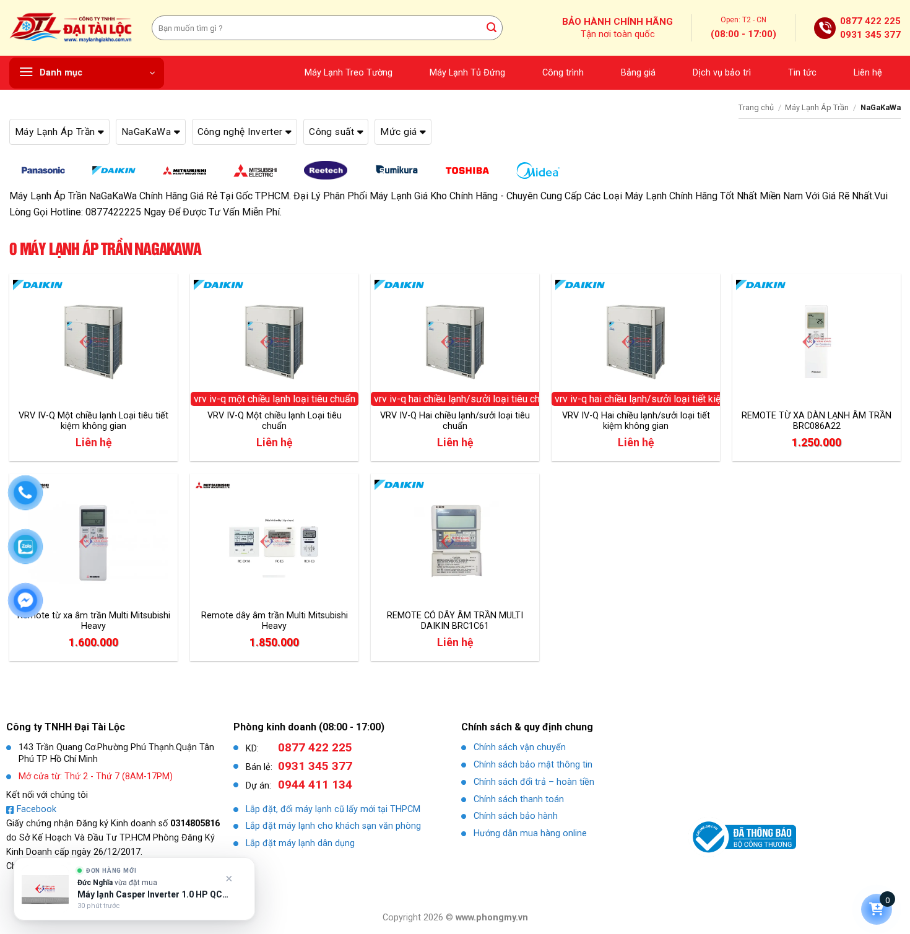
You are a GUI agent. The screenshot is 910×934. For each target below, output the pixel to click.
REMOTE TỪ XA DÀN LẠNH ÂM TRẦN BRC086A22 (816, 420)
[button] (86, 73)
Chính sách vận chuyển (520, 747)
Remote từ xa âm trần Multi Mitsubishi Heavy (93, 620)
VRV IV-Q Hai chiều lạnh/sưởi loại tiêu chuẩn (455, 420)
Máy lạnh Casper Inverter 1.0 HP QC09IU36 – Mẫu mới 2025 (152, 894)
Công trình (563, 72)
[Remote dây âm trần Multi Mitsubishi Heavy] (274, 541)
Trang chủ (756, 107)
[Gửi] (491, 27)
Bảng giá (638, 72)
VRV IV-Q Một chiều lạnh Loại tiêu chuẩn (274, 420)
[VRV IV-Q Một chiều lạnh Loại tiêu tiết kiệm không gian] (93, 342)
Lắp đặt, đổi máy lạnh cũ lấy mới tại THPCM (333, 809)
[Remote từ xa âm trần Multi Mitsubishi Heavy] (93, 541)
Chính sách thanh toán (519, 799)
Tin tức (802, 72)
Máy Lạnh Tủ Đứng (467, 72)
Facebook (36, 809)
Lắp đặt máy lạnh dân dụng (300, 843)
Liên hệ (868, 72)
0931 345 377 (870, 34)
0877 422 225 (870, 21)
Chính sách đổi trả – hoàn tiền (534, 782)
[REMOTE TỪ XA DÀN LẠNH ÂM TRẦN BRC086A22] (816, 342)
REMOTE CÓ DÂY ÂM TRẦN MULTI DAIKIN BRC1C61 (455, 620)
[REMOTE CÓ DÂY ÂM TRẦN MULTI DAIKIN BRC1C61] (455, 541)
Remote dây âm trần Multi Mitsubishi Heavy (274, 620)
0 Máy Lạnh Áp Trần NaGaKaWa (105, 248)
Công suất (333, 131)
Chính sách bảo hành (516, 816)
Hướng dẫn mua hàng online (530, 833)
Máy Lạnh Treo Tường (348, 72)
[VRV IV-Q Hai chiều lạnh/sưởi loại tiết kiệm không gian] (636, 342)
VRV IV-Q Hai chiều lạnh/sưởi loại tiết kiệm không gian (636, 420)
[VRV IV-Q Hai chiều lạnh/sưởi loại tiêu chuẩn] (455, 342)
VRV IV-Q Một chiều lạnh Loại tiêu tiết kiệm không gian (93, 420)
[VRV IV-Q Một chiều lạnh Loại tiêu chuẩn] (274, 342)
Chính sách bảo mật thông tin (533, 764)
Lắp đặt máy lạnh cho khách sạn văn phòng (333, 826)
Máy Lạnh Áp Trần (817, 107)
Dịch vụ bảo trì (722, 72)
